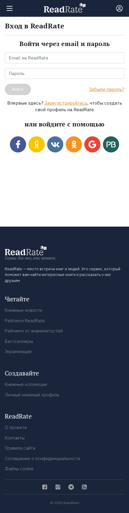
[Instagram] (58, 487)
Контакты (15, 438)
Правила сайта (20, 448)
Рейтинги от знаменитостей (34, 331)
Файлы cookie (19, 468)
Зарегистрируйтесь (66, 103)
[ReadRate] (65, 8)
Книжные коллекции (26, 384)
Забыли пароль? (106, 89)
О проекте (16, 427)
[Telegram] (71, 487)
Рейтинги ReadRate (25, 320)
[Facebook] (45, 487)
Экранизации (18, 351)
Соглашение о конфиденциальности (42, 458)
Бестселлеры (19, 341)
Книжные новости (23, 310)
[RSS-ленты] (84, 487)
